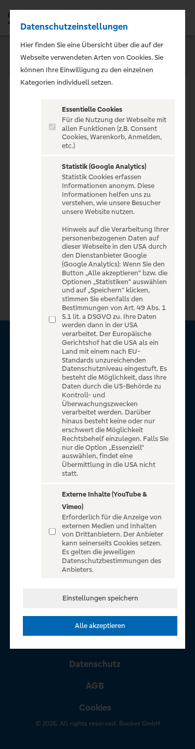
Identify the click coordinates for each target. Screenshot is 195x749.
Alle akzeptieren (100, 625)
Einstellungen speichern (100, 598)
